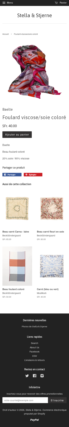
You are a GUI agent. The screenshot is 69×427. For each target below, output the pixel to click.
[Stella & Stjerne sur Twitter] (27, 376)
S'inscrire (57, 400)
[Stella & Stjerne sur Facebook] (34, 376)
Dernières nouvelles (34, 320)
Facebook (34, 351)
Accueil (5, 34)
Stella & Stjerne (34, 15)
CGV (34, 355)
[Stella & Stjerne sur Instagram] (42, 376)
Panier (63, 2)
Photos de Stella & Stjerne (34, 326)
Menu (9, 2)
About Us (34, 347)
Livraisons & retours (34, 360)
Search (34, 343)
